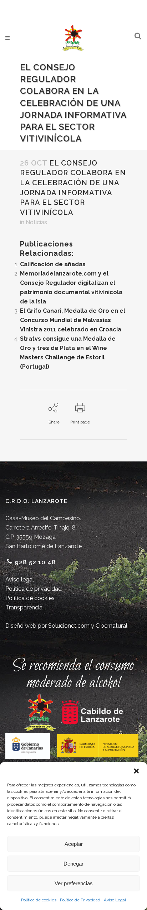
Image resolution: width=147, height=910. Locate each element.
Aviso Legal (115, 899)
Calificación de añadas (53, 264)
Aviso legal (19, 579)
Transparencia (23, 607)
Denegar (73, 864)
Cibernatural (111, 625)
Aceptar (74, 844)
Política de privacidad (33, 588)
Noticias (36, 222)
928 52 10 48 (35, 562)
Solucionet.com (69, 625)
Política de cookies (38, 899)
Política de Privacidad (80, 899)
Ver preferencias (74, 883)
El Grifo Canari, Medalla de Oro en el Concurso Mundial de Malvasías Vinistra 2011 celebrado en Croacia (72, 320)
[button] (136, 771)
